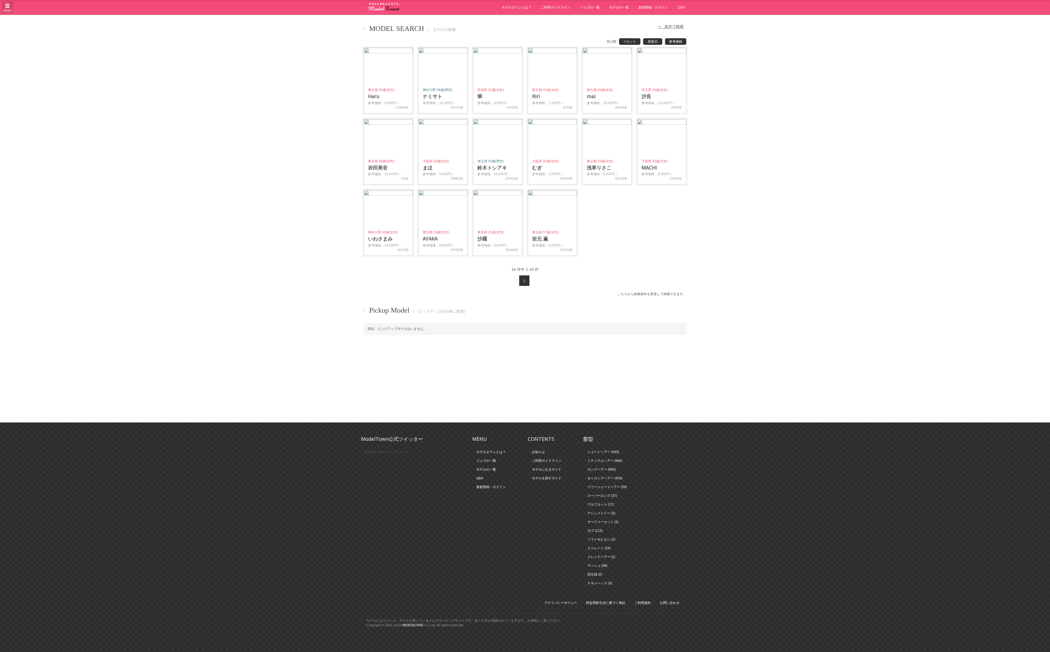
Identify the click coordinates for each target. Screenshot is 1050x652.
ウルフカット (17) (600, 504)
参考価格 (675, 41)
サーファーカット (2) (603, 522)
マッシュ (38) (597, 566)
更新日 (653, 41)
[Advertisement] (525, 378)
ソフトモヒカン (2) (601, 539)
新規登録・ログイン (653, 7)
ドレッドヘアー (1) (601, 557)
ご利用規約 (642, 603)
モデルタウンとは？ (516, 7)
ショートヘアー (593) (603, 452)
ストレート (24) (599, 548)
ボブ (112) (595, 531)
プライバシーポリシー (560, 603)
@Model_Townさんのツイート (386, 452)
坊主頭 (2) (594, 574)
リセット (629, 41)
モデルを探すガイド (546, 478)
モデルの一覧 (619, 7)
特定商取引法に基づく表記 (605, 603)
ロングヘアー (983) (601, 469)
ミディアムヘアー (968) (604, 461)
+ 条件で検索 (671, 26)
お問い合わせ (669, 603)
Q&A (681, 7)
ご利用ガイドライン (555, 7)
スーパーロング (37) (602, 496)
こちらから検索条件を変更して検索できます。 (651, 294)
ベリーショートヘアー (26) (607, 487)
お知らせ (538, 452)
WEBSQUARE (413, 625)
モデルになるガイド (546, 469)
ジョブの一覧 (590, 7)
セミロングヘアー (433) (604, 478)
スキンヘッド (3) (599, 583)
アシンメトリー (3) (601, 513)
